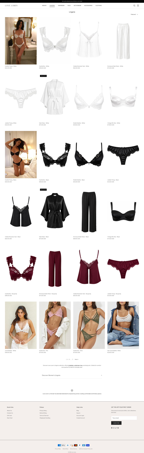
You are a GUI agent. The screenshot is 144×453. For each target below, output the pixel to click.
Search (78, 413)
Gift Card (9, 415)
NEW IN (44, 5)
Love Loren (73, 452)
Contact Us (10, 413)
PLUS (69, 5)
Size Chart (9, 418)
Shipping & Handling (45, 418)
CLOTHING (99, 5)
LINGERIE (52, 5)
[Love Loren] (11, 5)
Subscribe (116, 423)
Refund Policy (43, 413)
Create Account (80, 418)
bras (81, 365)
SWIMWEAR (61, 5)
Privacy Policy (43, 410)
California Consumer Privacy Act (85, 448)
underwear (77, 365)
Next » (76, 359)
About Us (9, 410)
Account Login (80, 415)
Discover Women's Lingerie (51, 375)
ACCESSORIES (88, 5)
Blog (77, 410)
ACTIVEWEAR (77, 5)
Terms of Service (44, 415)
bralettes (71, 365)
